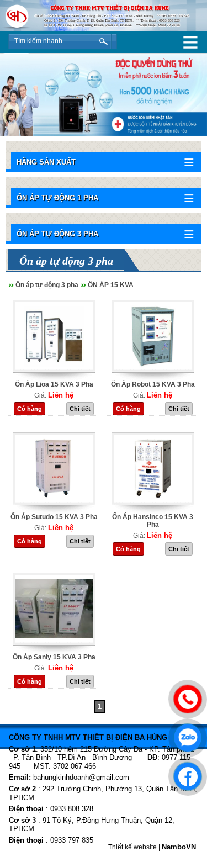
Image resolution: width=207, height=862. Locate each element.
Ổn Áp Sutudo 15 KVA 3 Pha (54, 517)
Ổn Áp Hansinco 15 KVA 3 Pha (152, 520)
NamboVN (179, 847)
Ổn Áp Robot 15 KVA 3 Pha (153, 384)
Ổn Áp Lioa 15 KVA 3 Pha (54, 384)
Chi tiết (80, 408)
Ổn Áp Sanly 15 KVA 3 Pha (54, 657)
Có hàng (29, 408)
